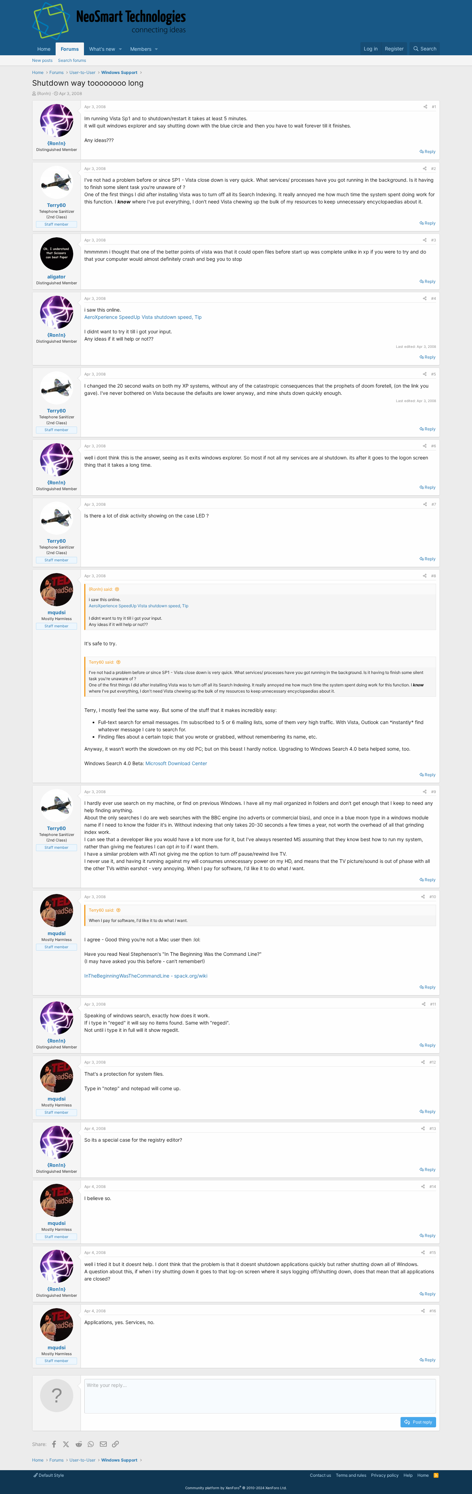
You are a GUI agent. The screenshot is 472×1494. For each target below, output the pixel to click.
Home (43, 49)
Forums (70, 49)
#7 (434, 504)
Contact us (320, 1475)
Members (140, 49)
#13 (432, 1128)
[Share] (425, 107)
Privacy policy (385, 1475)
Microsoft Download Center (176, 763)
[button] (120, 48)
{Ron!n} (44, 93)
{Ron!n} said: (101, 589)
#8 (433, 575)
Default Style (51, 1475)
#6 (433, 446)
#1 (434, 106)
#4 (433, 298)
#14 (432, 1186)
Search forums (72, 60)
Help (408, 1475)
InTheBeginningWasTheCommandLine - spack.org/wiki (145, 976)
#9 (433, 791)
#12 (432, 1062)
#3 (433, 240)
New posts (42, 60)
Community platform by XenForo (236, 1488)
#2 (433, 168)
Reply (430, 151)
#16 (432, 1311)
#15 (432, 1252)
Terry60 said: (101, 662)
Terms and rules (351, 1475)
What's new (102, 49)
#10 (432, 896)
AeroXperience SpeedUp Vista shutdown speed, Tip (143, 317)
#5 (433, 374)
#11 (433, 1004)
